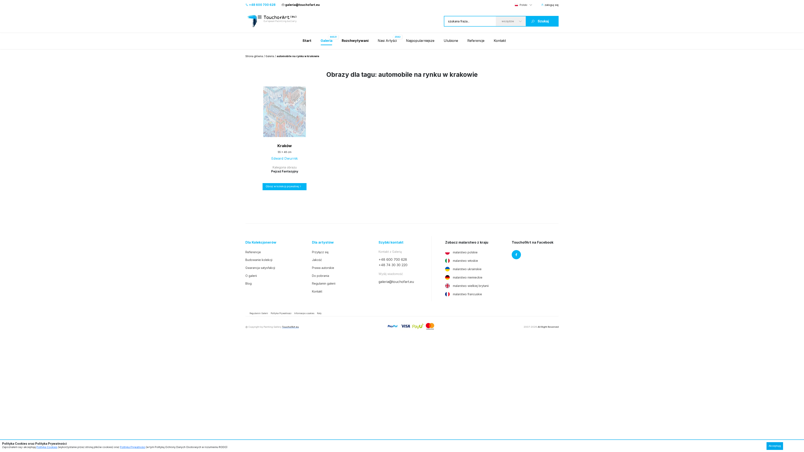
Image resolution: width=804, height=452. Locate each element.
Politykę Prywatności (132, 447)
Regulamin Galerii (259, 313)
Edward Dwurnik (284, 158)
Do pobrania (320, 275)
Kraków (284, 146)
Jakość (317, 260)
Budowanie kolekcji (258, 260)
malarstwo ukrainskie (467, 269)
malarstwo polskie (465, 252)
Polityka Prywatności (281, 313)
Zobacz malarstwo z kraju (466, 242)
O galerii (251, 275)
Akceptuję (775, 445)
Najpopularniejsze (420, 41)
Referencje (475, 41)
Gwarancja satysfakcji (260, 268)
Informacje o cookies (304, 313)
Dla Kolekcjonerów (260, 242)
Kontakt (500, 41)
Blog (248, 283)
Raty (319, 313)
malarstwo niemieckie (467, 277)
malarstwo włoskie (465, 260)
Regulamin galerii (323, 283)
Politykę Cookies (46, 447)
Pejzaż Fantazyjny (284, 171)
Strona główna (254, 56)
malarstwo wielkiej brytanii (471, 286)
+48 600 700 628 (262, 4)
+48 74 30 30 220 (393, 265)
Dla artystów (323, 242)
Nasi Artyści (387, 41)
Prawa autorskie (323, 268)
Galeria (269, 56)
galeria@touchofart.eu (302, 4)
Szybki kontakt (391, 242)
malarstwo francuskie (467, 294)
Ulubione (451, 41)
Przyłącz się (320, 252)
